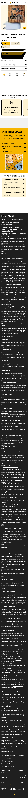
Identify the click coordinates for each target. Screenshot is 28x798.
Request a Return (5, 780)
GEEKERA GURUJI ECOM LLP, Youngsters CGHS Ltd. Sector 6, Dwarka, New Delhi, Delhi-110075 (14, 757)
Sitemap (21, 782)
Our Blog (21, 770)
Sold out (14, 49)
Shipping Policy (22, 772)
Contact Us (4, 777)
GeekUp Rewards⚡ (6, 785)
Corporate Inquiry (5, 770)
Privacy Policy (22, 777)
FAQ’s (2, 782)
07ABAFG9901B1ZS (9, 766)
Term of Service (23, 780)
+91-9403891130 (9, 761)
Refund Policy (22, 775)
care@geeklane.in (9, 763)
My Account (4, 772)
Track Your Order (5, 775)
